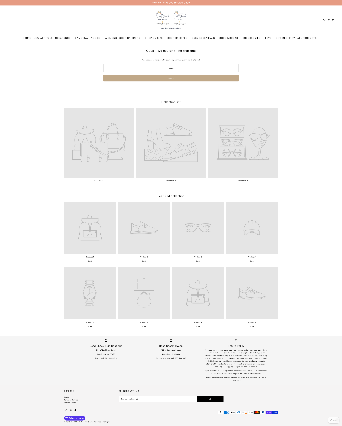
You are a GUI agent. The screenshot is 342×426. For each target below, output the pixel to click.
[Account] (329, 20)
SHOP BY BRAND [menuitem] (130, 38)
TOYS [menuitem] (268, 38)
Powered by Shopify (102, 422)
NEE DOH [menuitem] (97, 38)
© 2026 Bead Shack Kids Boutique (78, 422)
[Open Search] (324, 20)
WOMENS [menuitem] (111, 38)
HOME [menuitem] (27, 38)
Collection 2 (171, 181)
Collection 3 (243, 181)
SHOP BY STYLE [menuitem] (177, 38)
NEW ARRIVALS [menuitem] (43, 38)
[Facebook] (66, 410)
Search (67, 397)
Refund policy (70, 403)
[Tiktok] (75, 410)
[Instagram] (70, 410)
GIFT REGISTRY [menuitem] (285, 38)
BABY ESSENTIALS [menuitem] (203, 38)
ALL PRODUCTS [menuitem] (307, 38)
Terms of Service (71, 400)
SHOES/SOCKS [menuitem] (228, 38)
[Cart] (333, 20)
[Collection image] (99, 143)
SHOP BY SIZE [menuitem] (154, 38)
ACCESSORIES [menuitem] (251, 38)
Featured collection (171, 196)
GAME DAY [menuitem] (81, 38)
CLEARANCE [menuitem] (63, 38)
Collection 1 (99, 181)
